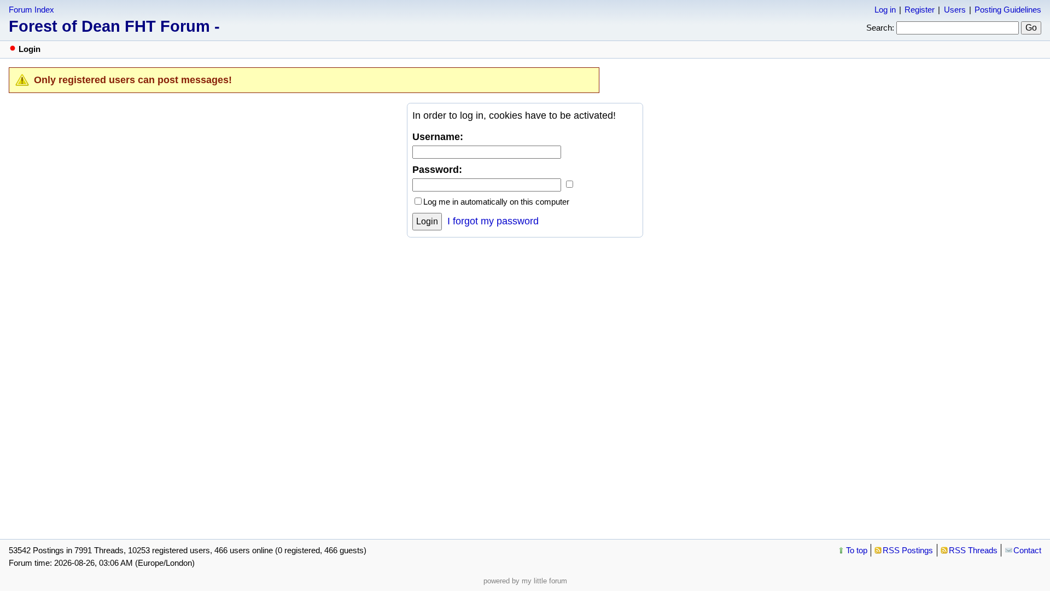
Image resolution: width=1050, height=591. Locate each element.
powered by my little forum (525, 581)
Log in (885, 9)
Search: (880, 27)
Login (427, 221)
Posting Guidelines (1008, 9)
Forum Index (31, 9)
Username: (437, 136)
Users (955, 9)
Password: (437, 169)
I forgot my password (493, 221)
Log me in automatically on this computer (496, 201)
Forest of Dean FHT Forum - (114, 26)
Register (920, 9)
